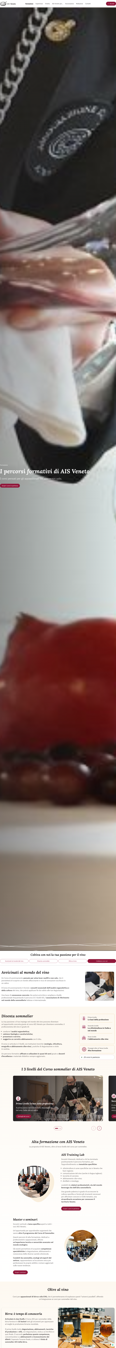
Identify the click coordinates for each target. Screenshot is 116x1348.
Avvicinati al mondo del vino (14, 961)
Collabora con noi (101, 961)
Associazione (69, 4)
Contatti (88, 4)
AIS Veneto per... (57, 4)
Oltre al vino (73, 961)
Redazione (79, 4)
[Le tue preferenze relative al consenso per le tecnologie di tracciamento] (113, 1345)
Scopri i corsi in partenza (10, 486)
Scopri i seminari (20, 1272)
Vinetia (47, 4)
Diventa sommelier (43, 961)
